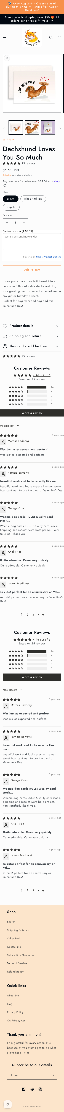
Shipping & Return (18, 930)
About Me (13, 996)
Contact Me (14, 947)
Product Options (52, 256)
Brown (11, 199)
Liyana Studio (35, 1106)
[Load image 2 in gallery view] (32, 127)
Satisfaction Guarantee (21, 955)
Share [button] (10, 139)
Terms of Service (17, 963)
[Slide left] (4, 128)
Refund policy (15, 972)
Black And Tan (33, 199)
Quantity (7, 215)
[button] (5, 37)
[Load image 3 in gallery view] (48, 127)
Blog (9, 1004)
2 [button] (27, 615)
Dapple (11, 207)
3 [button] (33, 615)
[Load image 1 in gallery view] (16, 127)
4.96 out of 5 (41, 375)
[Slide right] (60, 128)
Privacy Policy (15, 1012)
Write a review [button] (32, 413)
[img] (9, 436)
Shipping (7, 175)
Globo (39, 256)
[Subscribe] (53, 1075)
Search (11, 922)
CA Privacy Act (16, 1020)
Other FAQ (13, 938)
